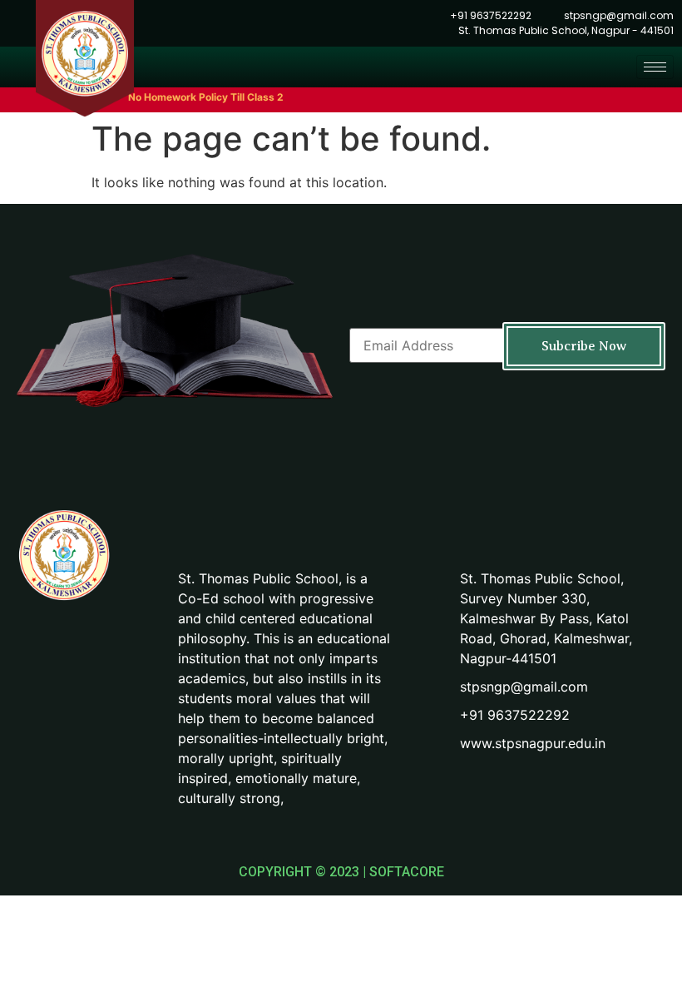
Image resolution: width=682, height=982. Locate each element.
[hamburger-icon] (655, 67)
